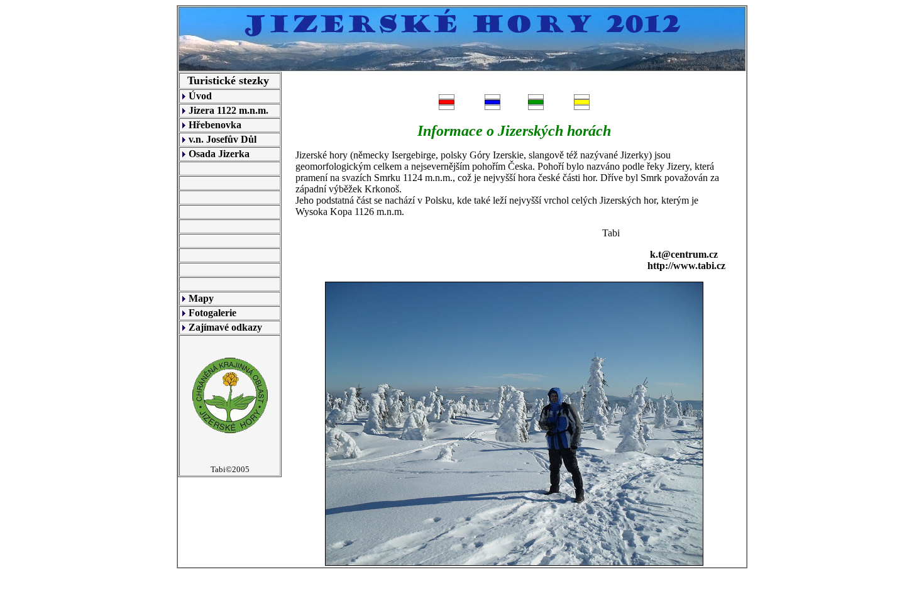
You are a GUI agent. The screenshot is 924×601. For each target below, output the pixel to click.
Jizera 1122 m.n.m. (228, 110)
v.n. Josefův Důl (222, 139)
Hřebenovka (215, 124)
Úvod (200, 96)
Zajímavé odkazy (225, 327)
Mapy (201, 298)
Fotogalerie (212, 312)
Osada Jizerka (219, 153)
